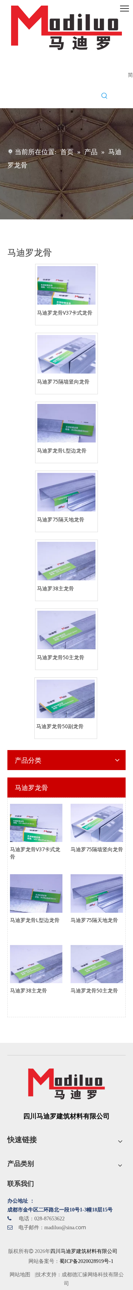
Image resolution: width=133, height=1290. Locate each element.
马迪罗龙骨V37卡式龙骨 (64, 312)
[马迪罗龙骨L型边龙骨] (66, 432)
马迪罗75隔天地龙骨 (60, 519)
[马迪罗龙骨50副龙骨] (66, 708)
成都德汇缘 (75, 1274)
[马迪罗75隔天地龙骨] (66, 501)
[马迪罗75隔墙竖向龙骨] (66, 363)
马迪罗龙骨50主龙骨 (60, 657)
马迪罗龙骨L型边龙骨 (61, 450)
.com (80, 1227)
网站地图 (20, 1274)
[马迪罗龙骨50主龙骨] (66, 639)
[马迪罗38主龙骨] (66, 570)
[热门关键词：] (104, 96)
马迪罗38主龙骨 (55, 588)
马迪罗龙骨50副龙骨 (59, 726)
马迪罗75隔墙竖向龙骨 (63, 381)
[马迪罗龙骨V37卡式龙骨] (66, 294)
